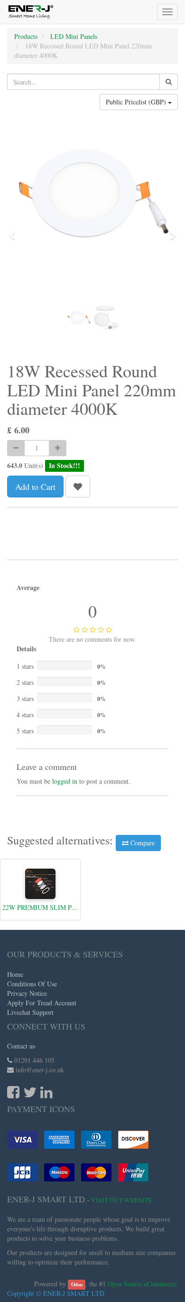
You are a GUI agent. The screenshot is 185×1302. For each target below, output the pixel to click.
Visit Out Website (121, 1200)
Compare (142, 842)
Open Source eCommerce (142, 1283)
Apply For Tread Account (41, 1002)
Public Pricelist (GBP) (137, 101)
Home (15, 974)
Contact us (21, 1045)
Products (25, 36)
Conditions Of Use (32, 983)
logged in (64, 781)
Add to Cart (35, 486)
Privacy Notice (27, 993)
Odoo (77, 1284)
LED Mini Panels (73, 36)
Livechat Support (30, 1012)
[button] (15, 231)
